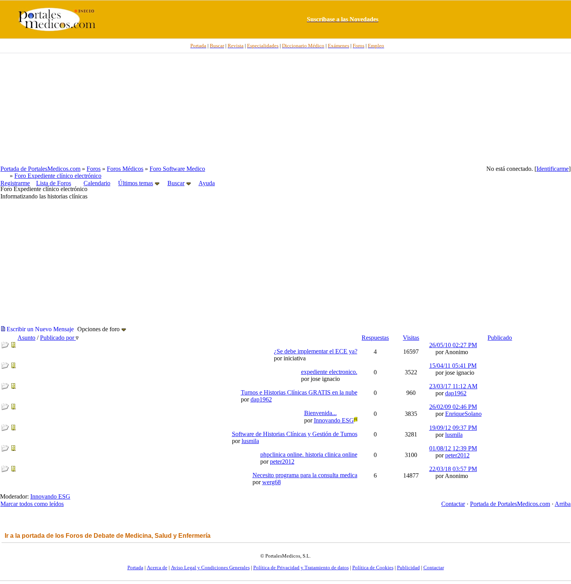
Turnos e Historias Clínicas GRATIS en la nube (299, 392)
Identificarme (552, 168)
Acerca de (157, 567)
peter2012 (282, 461)
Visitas (411, 337)
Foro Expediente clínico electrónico (57, 175)
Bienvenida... (320, 413)
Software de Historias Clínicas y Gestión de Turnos (294, 434)
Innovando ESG (50, 496)
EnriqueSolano (463, 413)
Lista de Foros (53, 183)
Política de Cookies (372, 567)
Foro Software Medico (177, 168)
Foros (94, 168)
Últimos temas (135, 183)
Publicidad (408, 567)
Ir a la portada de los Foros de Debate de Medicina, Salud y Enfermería (108, 535)
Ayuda (206, 183)
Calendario (97, 183)
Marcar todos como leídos (32, 504)
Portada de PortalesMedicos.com (40, 168)
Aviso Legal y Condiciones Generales (210, 567)
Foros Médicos (125, 168)
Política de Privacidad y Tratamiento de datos (301, 567)
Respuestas (375, 337)
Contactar (453, 504)
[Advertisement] (285, 109)
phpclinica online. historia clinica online (308, 454)
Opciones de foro (99, 329)
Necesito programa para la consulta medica (304, 475)
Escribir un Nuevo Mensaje (39, 329)
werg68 (271, 482)
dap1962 (261, 399)
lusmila (250, 441)
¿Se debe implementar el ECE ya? (315, 351)
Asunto (26, 337)
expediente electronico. (329, 371)
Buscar (176, 183)
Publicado (499, 337)
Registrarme (15, 183)
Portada (135, 567)
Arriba (563, 504)
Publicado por (58, 337)
